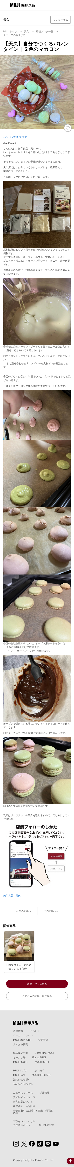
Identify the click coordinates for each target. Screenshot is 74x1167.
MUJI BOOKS (20, 1062)
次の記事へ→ (51, 911)
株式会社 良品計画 (24, 1106)
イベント (35, 1030)
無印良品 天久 (12, 895)
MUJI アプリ (20, 1070)
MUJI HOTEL (42, 1062)
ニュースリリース (23, 1092)
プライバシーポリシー (25, 1121)
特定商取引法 (46, 1125)
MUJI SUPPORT (22, 1039)
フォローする (60, 19)
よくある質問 (20, 1044)
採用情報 (45, 1092)
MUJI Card (19, 1075)
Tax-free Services (22, 1084)
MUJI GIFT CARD (41, 1075)
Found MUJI (39, 1057)
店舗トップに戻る (37, 983)
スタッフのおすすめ (15, 136)
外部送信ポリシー (23, 1125)
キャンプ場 (19, 1057)
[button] (5, 5)
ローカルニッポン (23, 1035)
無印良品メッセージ (24, 1097)
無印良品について (23, 1101)
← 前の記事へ (23, 911)
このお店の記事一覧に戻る (37, 996)
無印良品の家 (20, 1053)
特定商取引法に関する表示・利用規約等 (33, 1112)
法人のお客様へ (21, 1079)
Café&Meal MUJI (44, 1053)
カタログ (39, 1070)
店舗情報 (18, 1030)
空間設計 (43, 1039)
